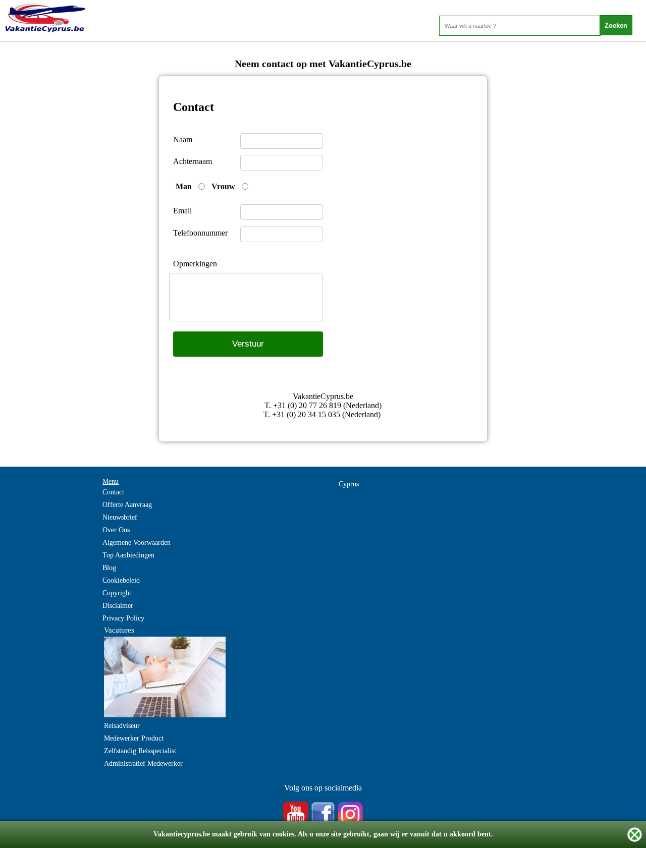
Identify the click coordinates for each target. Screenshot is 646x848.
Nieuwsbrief (119, 517)
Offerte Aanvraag (127, 504)
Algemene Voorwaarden (136, 542)
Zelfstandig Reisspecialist (140, 751)
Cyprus (349, 484)
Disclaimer (117, 605)
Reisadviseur (122, 725)
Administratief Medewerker (143, 763)
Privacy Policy (123, 618)
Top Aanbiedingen (128, 555)
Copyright (116, 593)
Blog (109, 568)
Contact (113, 492)
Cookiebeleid (121, 580)
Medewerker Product (134, 738)
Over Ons (116, 530)
